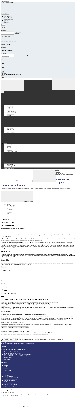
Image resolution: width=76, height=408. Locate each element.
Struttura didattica (11, 206)
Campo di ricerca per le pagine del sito (10, 181)
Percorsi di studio (60, 173)
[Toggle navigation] (12, 85)
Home (57, 170)
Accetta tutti (23, 327)
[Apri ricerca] (63, 84)
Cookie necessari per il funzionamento (10, 338)
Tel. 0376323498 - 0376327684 (13, 353)
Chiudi (2, 63)
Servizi (58, 172)
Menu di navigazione (28, 201)
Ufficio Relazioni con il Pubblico (11, 377)
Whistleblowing (7, 381)
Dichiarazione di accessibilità (10, 379)
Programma (9, 212)
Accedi (2, 24)
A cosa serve (9, 209)
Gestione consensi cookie (9, 383)
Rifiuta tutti (12, 327)
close (2, 92)
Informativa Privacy (8, 376)
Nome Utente (18, 32)
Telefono (9, 214)
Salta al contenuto (5, 1)
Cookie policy (7, 373)
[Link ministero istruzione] (7, 2)
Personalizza (4, 327)
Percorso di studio (11, 205)
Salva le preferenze (12, 340)
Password (17, 33)
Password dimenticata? (6, 36)
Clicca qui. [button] (3, 267)
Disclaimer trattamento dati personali (9, 395)
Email (8, 213)
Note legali (6, 375)
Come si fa (9, 210)
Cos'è (8, 208)
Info (7, 216)
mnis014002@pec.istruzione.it (19, 355)
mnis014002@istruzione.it (19, 354)
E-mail (16, 55)
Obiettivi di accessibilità (9, 380)
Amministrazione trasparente (10, 384)
